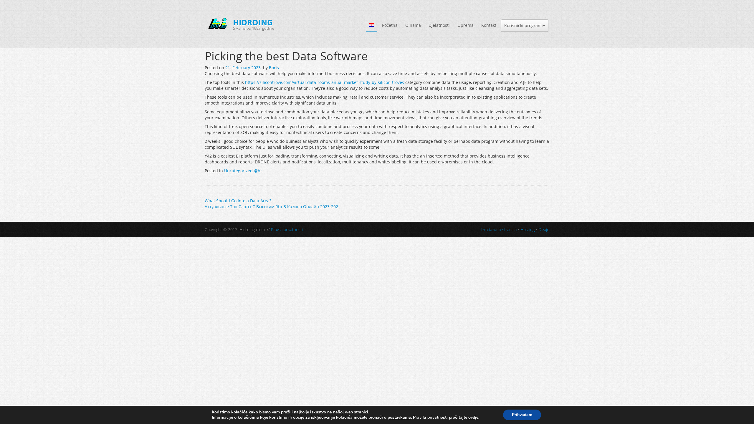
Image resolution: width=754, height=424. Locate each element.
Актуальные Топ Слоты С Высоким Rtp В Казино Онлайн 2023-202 (271, 206)
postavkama (399, 417)
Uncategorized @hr (243, 170)
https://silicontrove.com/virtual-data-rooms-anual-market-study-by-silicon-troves (324, 82)
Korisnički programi (523, 25)
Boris (274, 67)
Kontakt (488, 25)
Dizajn (543, 229)
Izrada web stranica (499, 229)
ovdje (473, 417)
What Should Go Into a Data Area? (238, 200)
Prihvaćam (522, 415)
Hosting (527, 229)
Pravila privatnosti (287, 229)
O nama (413, 25)
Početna (390, 25)
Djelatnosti (439, 25)
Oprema (465, 25)
